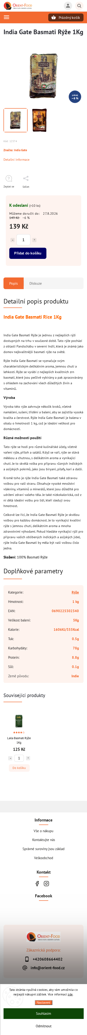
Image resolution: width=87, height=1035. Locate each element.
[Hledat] (79, 6)
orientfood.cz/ (46, 883)
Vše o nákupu (43, 830)
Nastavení (43, 1002)
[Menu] (6, 17)
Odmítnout (44, 1026)
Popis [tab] (13, 283)
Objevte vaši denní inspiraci (37, 883)
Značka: (15, 150)
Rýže (75, 592)
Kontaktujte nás (43, 839)
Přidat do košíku (27, 253)
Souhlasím (43, 1013)
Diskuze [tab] (35, 283)
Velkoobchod (43, 857)
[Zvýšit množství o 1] (34, 240)
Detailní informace (16, 159)
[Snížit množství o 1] (12, 240)
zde (70, 994)
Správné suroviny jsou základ (43, 848)
